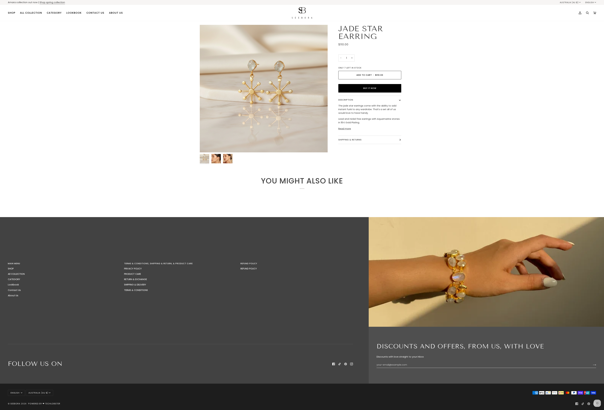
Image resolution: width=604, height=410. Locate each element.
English (589, 2)
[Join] (592, 364)
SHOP (11, 268)
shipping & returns (350, 139)
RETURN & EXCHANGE (135, 279)
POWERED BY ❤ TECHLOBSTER (44, 403)
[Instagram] (351, 364)
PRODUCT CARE (132, 274)
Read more (344, 128)
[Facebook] (333, 364)
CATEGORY (14, 279)
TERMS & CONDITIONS (136, 290)
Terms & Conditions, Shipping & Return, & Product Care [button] (158, 263)
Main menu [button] (14, 263)
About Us (13, 295)
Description (345, 99)
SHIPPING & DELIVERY (135, 284)
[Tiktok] (339, 364)
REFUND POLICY (248, 268)
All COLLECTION (16, 274)
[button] (13, 13)
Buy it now (369, 88)
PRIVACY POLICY (133, 268)
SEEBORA (15, 403)
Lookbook (13, 284)
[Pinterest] (345, 364)
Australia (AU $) (569, 2)
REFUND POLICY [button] (248, 263)
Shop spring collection (52, 2)
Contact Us (14, 290)
